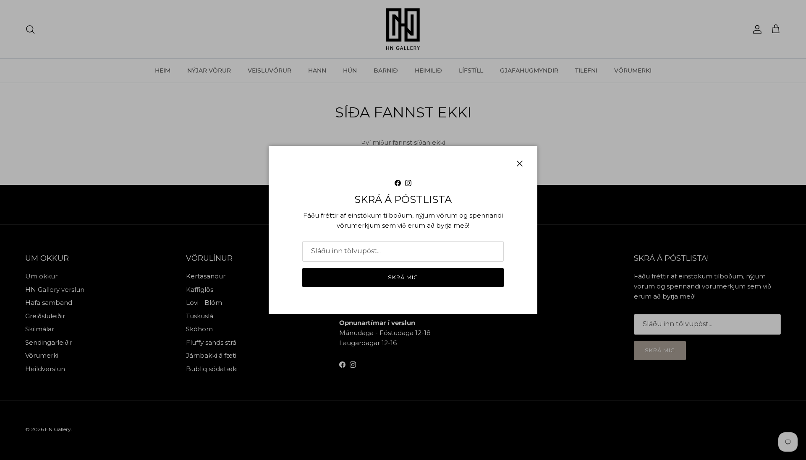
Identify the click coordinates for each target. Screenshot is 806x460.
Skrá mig (403, 277)
